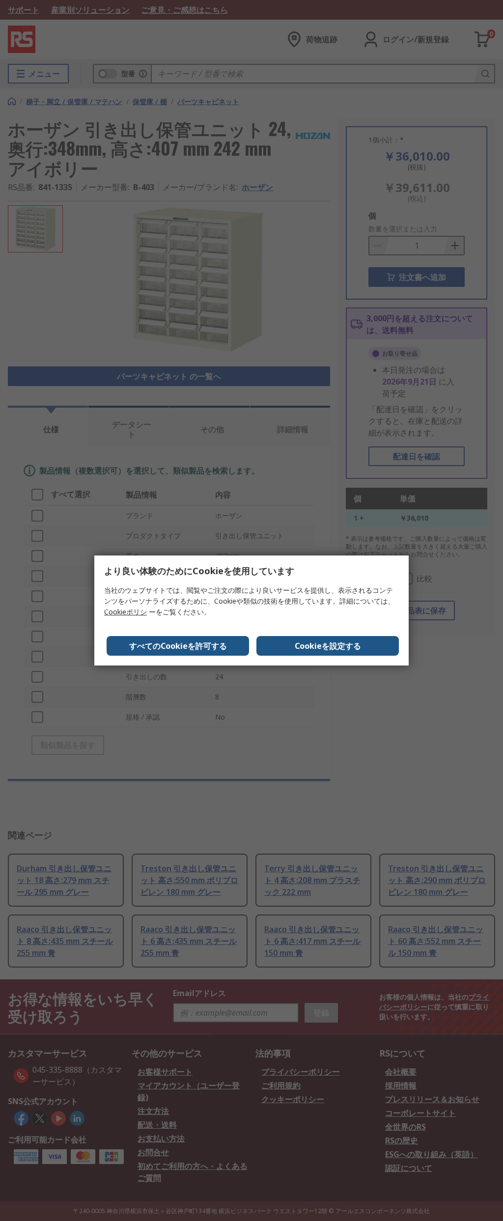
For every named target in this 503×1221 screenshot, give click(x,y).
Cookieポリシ (125, 611)
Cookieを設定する (328, 645)
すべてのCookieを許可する (178, 645)
